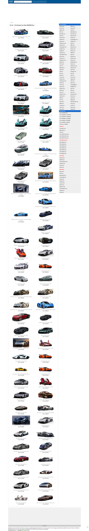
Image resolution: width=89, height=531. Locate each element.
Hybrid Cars (62, 159)
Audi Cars (72, 30)
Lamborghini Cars (74, 39)
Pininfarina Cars (63, 80)
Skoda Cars (62, 62)
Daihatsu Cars (73, 67)
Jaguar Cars (62, 41)
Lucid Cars (73, 105)
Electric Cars (62, 157)
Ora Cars (61, 99)
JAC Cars (61, 65)
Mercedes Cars (73, 35)
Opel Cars (72, 54)
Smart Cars (62, 101)
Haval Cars (73, 69)
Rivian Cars (62, 86)
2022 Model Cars (63, 149)
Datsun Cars (62, 105)
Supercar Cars (62, 186)
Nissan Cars (62, 30)
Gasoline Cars (62, 163)
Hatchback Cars (63, 175)
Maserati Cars (73, 47)
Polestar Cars (62, 88)
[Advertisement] (44, 12)
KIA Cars (61, 32)
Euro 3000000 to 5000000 (65, 122)
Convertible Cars (63, 177)
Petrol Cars (62, 165)
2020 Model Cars (63, 153)
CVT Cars (61, 132)
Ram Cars (72, 88)
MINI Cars (73, 52)
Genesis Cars (62, 79)
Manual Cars (62, 130)
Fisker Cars (62, 90)
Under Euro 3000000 (64, 124)
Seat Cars (72, 73)
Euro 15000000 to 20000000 (65, 116)
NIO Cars (61, 97)
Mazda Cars (73, 50)
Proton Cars (73, 77)
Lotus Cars (62, 84)
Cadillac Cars (73, 41)
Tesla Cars (72, 80)
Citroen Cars (73, 60)
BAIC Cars (62, 75)
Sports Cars (62, 184)
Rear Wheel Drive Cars (64, 136)
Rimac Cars (73, 82)
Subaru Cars (73, 48)
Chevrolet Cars (73, 33)
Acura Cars (62, 77)
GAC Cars (72, 75)
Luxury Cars (62, 182)
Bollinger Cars (73, 86)
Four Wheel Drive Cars (64, 137)
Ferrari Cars (62, 56)
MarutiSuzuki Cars (74, 101)
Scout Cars (62, 107)
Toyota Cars (73, 28)
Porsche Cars (62, 37)
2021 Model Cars (63, 151)
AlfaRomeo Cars (74, 65)
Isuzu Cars (73, 92)
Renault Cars (62, 45)
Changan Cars (73, 71)
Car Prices (44, 525)
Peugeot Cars (62, 48)
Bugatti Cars (62, 67)
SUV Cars (61, 173)
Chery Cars (73, 64)
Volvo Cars (62, 64)
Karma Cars (73, 96)
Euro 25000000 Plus (64, 112)
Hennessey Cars (74, 94)
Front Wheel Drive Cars (64, 134)
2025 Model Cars (63, 144)
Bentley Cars (73, 56)
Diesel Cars (62, 167)
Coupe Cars (62, 179)
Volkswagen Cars (63, 47)
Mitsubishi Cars (74, 32)
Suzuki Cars (73, 37)
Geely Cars (62, 69)
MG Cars (61, 71)
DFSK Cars (62, 103)
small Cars (62, 192)
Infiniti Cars (62, 39)
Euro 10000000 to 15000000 (65, 118)
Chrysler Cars (62, 52)
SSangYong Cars (74, 62)
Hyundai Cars (62, 33)
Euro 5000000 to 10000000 (65, 120)
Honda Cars (62, 26)
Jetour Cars (62, 109)
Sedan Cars (62, 171)
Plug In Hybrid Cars (63, 161)
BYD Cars (72, 90)
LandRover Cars (63, 43)
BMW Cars (73, 26)
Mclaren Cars (73, 58)
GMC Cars (72, 45)
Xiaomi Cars (73, 107)
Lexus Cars (62, 28)
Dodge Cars (62, 50)
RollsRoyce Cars (63, 60)
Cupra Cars (73, 97)
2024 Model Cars (63, 146)
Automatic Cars (63, 128)
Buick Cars (62, 82)
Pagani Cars (73, 79)
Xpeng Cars (73, 99)
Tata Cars (61, 92)
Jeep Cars (72, 43)
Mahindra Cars (63, 94)
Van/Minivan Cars (63, 188)
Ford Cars (61, 35)
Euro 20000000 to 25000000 (65, 114)
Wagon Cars (62, 181)
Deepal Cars (73, 109)
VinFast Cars (62, 96)
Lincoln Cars (62, 58)
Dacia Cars (73, 103)
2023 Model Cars (63, 147)
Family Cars (62, 190)
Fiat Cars (61, 73)
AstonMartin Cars (63, 54)
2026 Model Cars (63, 142)
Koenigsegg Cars (74, 84)
